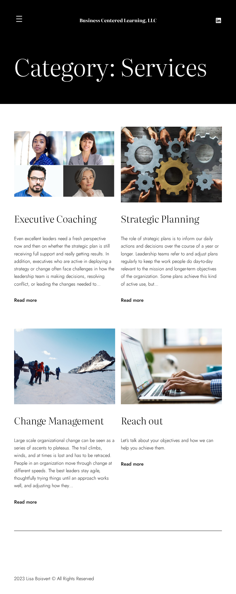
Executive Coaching (55, 218)
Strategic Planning (160, 218)
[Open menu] (19, 19)
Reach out (142, 420)
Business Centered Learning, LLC (118, 20)
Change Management (59, 420)
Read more (25, 300)
